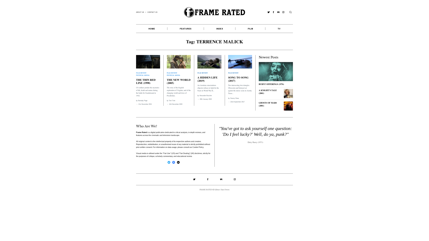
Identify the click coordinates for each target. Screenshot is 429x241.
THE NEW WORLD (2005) (178, 81)
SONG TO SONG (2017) (238, 79)
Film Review (141, 73)
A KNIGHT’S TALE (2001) (268, 92)
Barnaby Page (142, 100)
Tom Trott (172, 100)
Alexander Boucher (206, 95)
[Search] (290, 12)
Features (186, 28)
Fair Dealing (184, 153)
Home (151, 28)
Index (219, 28)
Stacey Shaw (234, 98)
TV (279, 28)
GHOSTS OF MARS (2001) (268, 104)
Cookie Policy (197, 147)
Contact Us (152, 12)
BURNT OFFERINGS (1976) (271, 84)
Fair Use (166, 153)
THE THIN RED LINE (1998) (146, 81)
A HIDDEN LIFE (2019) (207, 79)
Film (250, 28)
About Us (140, 12)
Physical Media (142, 75)
